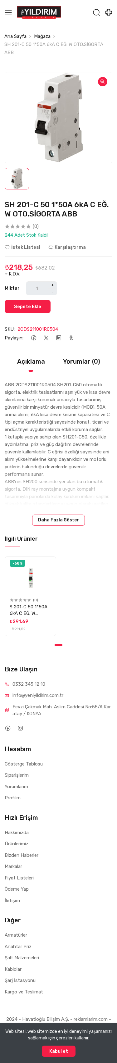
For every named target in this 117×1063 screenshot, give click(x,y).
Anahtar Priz (18, 946)
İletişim (12, 900)
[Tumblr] (71, 338)
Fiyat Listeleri (19, 878)
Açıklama (31, 361)
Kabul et (58, 1051)
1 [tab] (58, 645)
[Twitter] (46, 338)
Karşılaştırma (70, 247)
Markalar (13, 866)
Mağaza (42, 36)
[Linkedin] (58, 338)
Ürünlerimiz (16, 844)
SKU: (10, 329)
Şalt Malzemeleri (22, 958)
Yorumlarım (16, 786)
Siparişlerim (17, 775)
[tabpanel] (30, 596)
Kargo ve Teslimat (24, 992)
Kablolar (13, 969)
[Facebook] (33, 338)
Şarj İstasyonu (20, 980)
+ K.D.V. (12, 274)
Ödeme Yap (17, 889)
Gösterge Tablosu (24, 764)
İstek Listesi (25, 247)
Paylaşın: (14, 338)
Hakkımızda (17, 832)
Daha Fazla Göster (58, 520)
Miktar (12, 288)
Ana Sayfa (15, 36)
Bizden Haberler (21, 855)
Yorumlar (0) (81, 361)
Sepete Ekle (27, 306)
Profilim (13, 798)
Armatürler (16, 935)
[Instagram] (20, 728)
